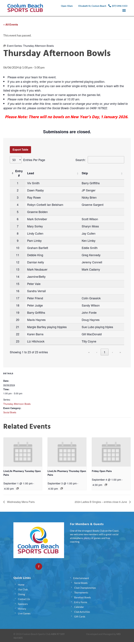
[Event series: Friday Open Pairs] (106, 485)
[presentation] (22, 452)
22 (17, 334)
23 (17, 341)
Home (21, 584)
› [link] (112, 352)
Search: (80, 160)
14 (17, 276)
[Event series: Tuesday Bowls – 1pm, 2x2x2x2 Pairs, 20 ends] (17, 488)
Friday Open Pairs (102, 471)
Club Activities (82, 611)
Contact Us (24, 599)
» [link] (120, 352)
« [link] (89, 352)
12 (17, 262)
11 (17, 255)
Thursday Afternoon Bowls (17, 403)
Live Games (24, 613)
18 (17, 305)
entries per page (34, 160)
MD (119, 634)
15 (17, 284)
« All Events (10, 24)
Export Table (20, 149)
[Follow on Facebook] (38, 566)
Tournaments (81, 592)
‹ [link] (96, 352)
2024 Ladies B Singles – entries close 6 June (101, 502)
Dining (21, 594)
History (22, 608)
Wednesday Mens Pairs (20, 502)
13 (17, 269)
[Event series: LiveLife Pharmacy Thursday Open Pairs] (61, 488)
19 (17, 312)
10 (17, 248)
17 (17, 298)
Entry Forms (80, 602)
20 (17, 319)
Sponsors (23, 603)
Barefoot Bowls (82, 597)
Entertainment (81, 578)
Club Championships (85, 587)
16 (17, 291)
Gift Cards (79, 616)
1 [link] (104, 352)
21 (17, 327)
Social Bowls (9, 412)
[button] (12, 173)
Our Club (23, 589)
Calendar (79, 606)
